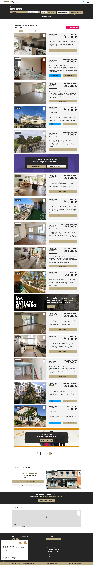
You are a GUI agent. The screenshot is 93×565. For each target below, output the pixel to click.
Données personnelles (52, 563)
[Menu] (88, 2)
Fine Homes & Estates (52, 551)
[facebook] (13, 539)
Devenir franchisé (50, 547)
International (49, 554)
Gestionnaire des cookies (75, 563)
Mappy (24, 526)
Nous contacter (50, 556)
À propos (48, 552)
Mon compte (80, 1)
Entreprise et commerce (52, 549)
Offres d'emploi (50, 546)
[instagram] (17, 539)
